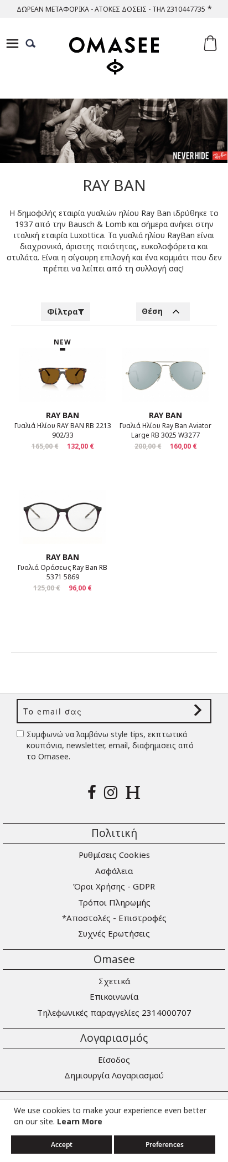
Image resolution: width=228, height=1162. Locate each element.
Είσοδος (114, 1059)
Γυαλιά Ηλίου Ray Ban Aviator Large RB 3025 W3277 (165, 430)
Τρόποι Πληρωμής (114, 902)
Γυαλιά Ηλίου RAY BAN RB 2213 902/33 (62, 430)
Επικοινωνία (114, 996)
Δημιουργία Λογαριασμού (114, 1075)
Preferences (165, 1144)
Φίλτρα (62, 311)
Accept (61, 1144)
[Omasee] (114, 66)
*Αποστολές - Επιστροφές (114, 917)
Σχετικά (114, 980)
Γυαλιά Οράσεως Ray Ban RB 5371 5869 (62, 572)
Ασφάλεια (114, 870)
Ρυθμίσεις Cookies (114, 854)
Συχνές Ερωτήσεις (114, 933)
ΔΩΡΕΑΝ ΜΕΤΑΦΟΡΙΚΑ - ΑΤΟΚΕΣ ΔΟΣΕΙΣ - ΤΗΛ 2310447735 (111, 9)
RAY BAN (62, 415)
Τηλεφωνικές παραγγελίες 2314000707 (114, 1012)
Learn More (79, 1121)
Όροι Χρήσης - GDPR (114, 886)
